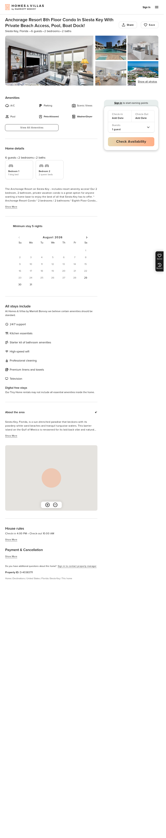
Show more (11, 206)
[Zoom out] (55, 504)
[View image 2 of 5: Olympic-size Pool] (110, 48)
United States (33, 578)
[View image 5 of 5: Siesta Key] (143, 73)
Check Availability (131, 141)
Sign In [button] (146, 7)
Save (152, 25)
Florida (45, 578)
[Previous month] (19, 237)
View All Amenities (31, 127)
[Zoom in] (47, 504)
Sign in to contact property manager (77, 566)
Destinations (19, 578)
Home (8, 578)
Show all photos (147, 81)
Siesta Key (55, 578)
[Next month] (87, 237)
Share (130, 25)
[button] (85, 278)
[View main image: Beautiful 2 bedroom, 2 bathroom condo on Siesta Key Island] (49, 61)
